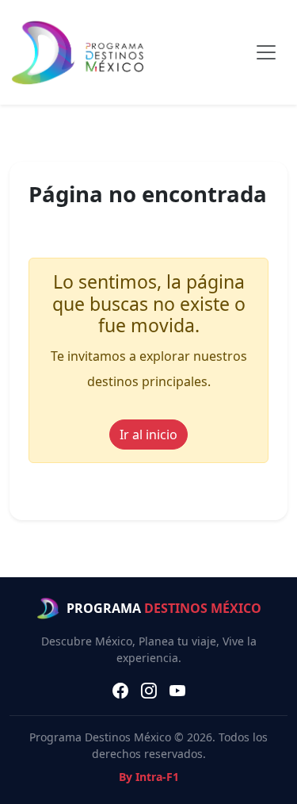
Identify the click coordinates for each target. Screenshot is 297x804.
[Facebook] (120, 691)
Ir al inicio (148, 434)
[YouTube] (177, 691)
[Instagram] (149, 691)
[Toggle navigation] (266, 52)
